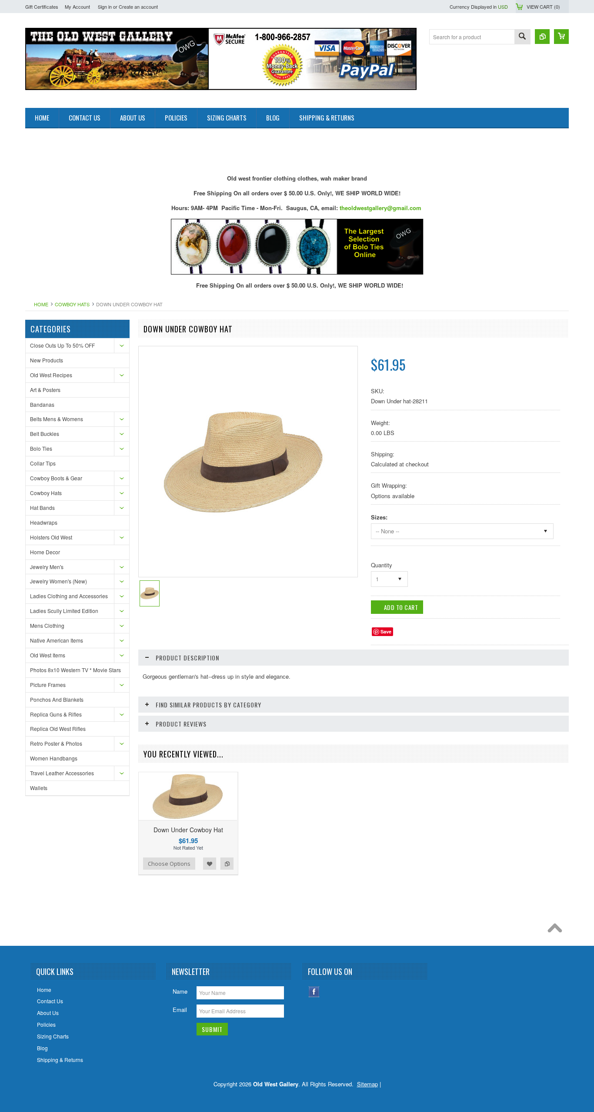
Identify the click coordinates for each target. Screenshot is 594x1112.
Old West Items (47, 655)
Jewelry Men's (46, 566)
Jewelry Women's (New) (58, 581)
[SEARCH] (522, 37)
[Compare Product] (542, 36)
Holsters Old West (51, 537)
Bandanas (42, 404)
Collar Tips (43, 463)
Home (41, 304)
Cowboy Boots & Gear (56, 478)
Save (385, 631)
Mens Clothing (47, 625)
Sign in (105, 6)
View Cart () (543, 6)
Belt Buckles (44, 433)
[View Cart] (561, 36)
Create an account (138, 6)
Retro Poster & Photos (56, 743)
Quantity (381, 565)
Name (180, 991)
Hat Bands (42, 507)
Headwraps (43, 522)
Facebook (314, 991)
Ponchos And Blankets (56, 699)
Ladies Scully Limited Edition (64, 610)
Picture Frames (48, 684)
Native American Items (56, 640)
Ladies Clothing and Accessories (69, 596)
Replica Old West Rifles (58, 728)
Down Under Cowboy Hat (188, 829)
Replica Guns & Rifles (56, 714)
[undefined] (243, 513)
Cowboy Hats (72, 304)
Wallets (38, 787)
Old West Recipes (51, 374)
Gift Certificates (41, 6)
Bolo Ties (41, 448)
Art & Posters (45, 389)
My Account (77, 6)
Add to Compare (227, 863)
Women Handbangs (53, 758)
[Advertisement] (183, 147)
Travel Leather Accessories (62, 773)
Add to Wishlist (209, 863)
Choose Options (169, 863)
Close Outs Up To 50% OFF (62, 345)
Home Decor (45, 552)
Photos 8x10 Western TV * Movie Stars (75, 669)
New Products (46, 360)
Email (180, 1009)
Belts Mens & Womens (56, 418)
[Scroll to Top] (557, 930)
